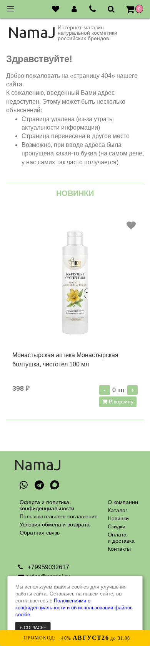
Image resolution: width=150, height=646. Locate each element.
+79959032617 (47, 567)
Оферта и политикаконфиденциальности (47, 505)
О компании (123, 502)
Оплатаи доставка (121, 537)
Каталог (117, 510)
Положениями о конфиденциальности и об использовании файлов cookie (74, 607)
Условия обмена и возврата (55, 524)
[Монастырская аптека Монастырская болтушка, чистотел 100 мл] (75, 281)
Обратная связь (40, 533)
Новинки (118, 518)
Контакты (119, 549)
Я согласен (33, 627)
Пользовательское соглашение (59, 516)
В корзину (120, 401)
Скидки (116, 526)
